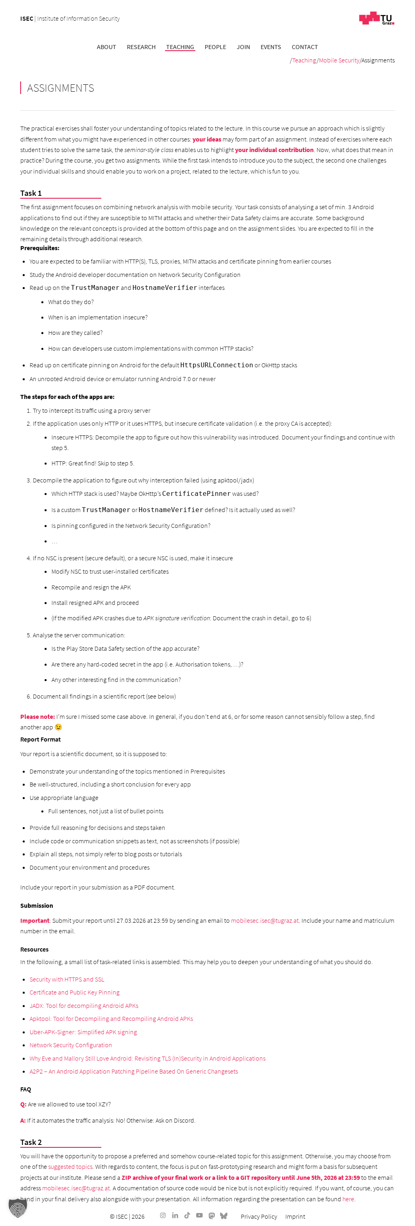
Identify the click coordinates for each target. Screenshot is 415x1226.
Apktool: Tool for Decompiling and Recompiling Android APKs (111, 1018)
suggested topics (70, 1166)
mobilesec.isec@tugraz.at (265, 920)
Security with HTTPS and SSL (67, 979)
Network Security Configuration (71, 1045)
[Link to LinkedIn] (175, 1215)
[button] (18, 1208)
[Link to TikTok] (187, 1215)
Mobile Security (339, 60)
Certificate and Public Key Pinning (75, 992)
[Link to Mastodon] (211, 1215)
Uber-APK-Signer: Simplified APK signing (83, 1032)
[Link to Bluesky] (224, 1215)
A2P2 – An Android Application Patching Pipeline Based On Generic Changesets (134, 1071)
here (348, 1199)
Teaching (304, 60)
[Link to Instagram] (163, 1215)
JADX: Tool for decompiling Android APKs (84, 1005)
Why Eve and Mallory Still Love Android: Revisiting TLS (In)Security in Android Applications (147, 1058)
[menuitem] (107, 46)
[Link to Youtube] (199, 1215)
